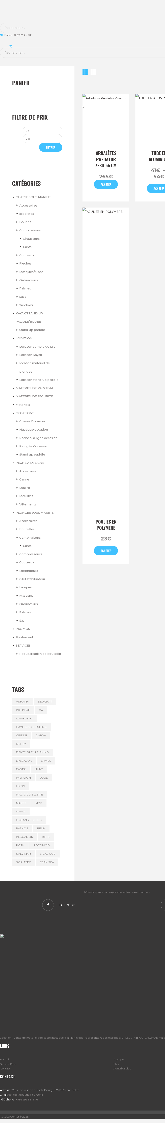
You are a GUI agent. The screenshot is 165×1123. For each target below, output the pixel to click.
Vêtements (27, 504)
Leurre (24, 488)
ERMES (46, 760)
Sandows (26, 305)
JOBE (44, 777)
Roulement (24, 637)
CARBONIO (24, 718)
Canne (24, 479)
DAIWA (41, 735)
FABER (21, 769)
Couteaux (26, 255)
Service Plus (7, 1064)
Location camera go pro (37, 346)
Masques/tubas (31, 272)
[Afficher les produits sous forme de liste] (93, 72)
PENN (41, 828)
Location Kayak (30, 355)
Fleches (25, 263)
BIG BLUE (23, 710)
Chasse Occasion (32, 421)
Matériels (23, 405)
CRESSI (21, 735)
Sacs (22, 297)
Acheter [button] (106, 550)
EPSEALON (24, 760)
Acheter (106, 184)
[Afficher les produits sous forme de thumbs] (85, 72)
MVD (38, 803)
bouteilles (27, 529)
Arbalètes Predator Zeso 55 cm (106, 159)
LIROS (20, 786)
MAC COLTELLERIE (29, 794)
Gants (27, 247)
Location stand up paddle (38, 380)
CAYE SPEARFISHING (31, 726)
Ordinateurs (28, 280)
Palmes (25, 288)
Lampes (25, 587)
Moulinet (26, 496)
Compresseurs (30, 554)
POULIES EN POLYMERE (106, 525)
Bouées (25, 222)
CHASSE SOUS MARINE (33, 197)
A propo (118, 1059)
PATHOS (22, 828)
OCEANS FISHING (29, 819)
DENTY (21, 743)
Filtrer (51, 147)
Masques (26, 595)
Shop (116, 1064)
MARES (21, 803)
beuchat (45, 701)
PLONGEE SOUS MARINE (35, 512)
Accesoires (27, 471)
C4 (41, 710)
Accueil (4, 1059)
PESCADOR (24, 836)
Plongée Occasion (33, 446)
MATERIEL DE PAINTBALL (35, 388)
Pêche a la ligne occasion (38, 438)
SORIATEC (23, 862)
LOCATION (24, 338)
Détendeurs (28, 571)
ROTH (20, 845)
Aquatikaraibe (122, 1068)
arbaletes (26, 214)
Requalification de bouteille (40, 654)
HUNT (39, 769)
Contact (5, 1068)
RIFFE (46, 836)
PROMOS (23, 629)
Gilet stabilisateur (32, 579)
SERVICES (23, 645)
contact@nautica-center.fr (25, 1094)
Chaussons (31, 239)
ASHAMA (22, 701)
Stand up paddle (32, 330)
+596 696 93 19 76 (27, 1099)
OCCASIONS (25, 413)
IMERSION (23, 777)
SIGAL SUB (48, 853)
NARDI (21, 811)
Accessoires (28, 205)
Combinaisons (30, 230)
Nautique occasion (33, 429)
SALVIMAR (23, 853)
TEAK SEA (47, 862)
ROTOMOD (41, 845)
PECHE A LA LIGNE (30, 463)
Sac (22, 620)
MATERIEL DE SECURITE (34, 396)
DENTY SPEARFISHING (32, 752)
